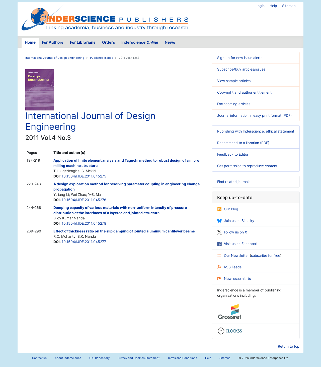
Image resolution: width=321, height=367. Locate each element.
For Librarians (83, 42)
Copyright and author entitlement (244, 92)
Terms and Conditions (182, 358)
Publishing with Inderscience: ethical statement (255, 131)
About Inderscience (68, 358)
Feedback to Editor (232, 154)
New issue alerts (237, 278)
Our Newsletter (237, 255)
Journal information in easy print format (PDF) (254, 115)
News (170, 42)
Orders (108, 42)
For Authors (52, 42)
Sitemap (289, 6)
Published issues (101, 57)
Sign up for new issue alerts (239, 57)
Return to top (288, 346)
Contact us (39, 358)
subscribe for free (265, 255)
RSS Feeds (233, 267)
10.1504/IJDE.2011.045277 (84, 241)
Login (260, 6)
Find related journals (233, 181)
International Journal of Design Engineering (54, 57)
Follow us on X (235, 232)
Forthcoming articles (233, 104)
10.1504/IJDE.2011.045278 (84, 223)
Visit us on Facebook (241, 243)
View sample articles (234, 81)
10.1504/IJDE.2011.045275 (84, 176)
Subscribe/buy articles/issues (241, 69)
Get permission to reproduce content (247, 166)
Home (30, 42)
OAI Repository (99, 358)
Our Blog (231, 209)
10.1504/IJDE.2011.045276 (84, 200)
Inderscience (139, 42)
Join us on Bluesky (239, 220)
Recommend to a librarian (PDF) (243, 143)
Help (273, 6)
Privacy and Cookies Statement (138, 358)
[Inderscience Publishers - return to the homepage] (104, 17)
